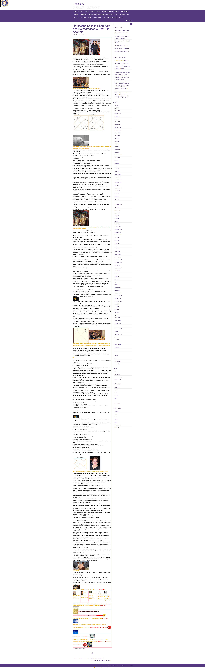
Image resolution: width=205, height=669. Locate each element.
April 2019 (117, 221)
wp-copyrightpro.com (107, 667)
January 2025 (118, 127)
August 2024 (117, 135)
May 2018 (117, 246)
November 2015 (118, 328)
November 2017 (118, 262)
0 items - (129, 20)
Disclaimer (108, 665)
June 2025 (117, 116)
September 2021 (118, 188)
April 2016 (117, 315)
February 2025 (118, 124)
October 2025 (118, 113)
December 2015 (118, 326)
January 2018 (118, 257)
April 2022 (117, 168)
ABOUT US (79, 11)
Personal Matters (92, 14)
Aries (116, 14)
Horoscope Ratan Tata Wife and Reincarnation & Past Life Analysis (88, 658)
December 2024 (118, 130)
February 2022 (118, 174)
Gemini (123, 14)
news (116, 352)
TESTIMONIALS (120, 17)
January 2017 (118, 290)
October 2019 (118, 210)
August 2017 (117, 270)
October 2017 (118, 265)
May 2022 (117, 166)
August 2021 (117, 190)
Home (75, 11)
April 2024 (117, 138)
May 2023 (117, 146)
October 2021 (118, 185)
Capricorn (95, 17)
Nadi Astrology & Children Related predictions (100, 660)
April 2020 (117, 207)
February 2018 (118, 254)
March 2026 (117, 110)
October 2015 (118, 331)
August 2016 (117, 304)
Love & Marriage (124, 11)
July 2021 (117, 193)
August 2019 (117, 213)
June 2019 (117, 218)
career (116, 350)
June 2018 (117, 243)
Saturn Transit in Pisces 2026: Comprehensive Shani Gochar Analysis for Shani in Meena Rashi (122, 47)
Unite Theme (124, 665)
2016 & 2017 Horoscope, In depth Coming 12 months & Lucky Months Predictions (122, 96)
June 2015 (117, 339)
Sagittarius (89, 17)
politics (116, 355)
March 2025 (117, 121)
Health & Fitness (100, 14)
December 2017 (118, 259)
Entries (117, 374)
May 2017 (117, 279)
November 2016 (118, 295)
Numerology (116, 11)
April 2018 (117, 248)
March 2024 (117, 141)
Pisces (104, 17)
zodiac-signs (117, 364)
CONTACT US (100, 11)
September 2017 (118, 268)
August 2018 (117, 237)
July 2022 (117, 160)
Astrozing (79, 3)
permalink (83, 648)
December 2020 (118, 201)
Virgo (77, 17)
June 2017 (117, 276)
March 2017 (117, 284)
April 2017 (117, 282)
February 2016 (118, 320)
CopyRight (111, 665)
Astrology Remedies (109, 14)
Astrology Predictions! (108, 11)
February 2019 (118, 226)
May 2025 (117, 119)
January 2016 (118, 323)
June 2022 (117, 163)
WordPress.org (118, 379)
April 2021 (117, 199)
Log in (116, 371)
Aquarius (99, 17)
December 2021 (118, 179)
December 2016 (118, 293)
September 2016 (118, 301)
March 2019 (117, 224)
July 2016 (117, 306)
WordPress (131, 665)
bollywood (117, 347)
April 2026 (117, 108)
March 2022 (117, 171)
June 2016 (117, 309)
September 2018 (118, 235)
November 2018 (118, 229)
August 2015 (117, 337)
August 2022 (117, 157)
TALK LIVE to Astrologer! (111, 17)
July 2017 (117, 273)
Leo (74, 17)
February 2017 (118, 287)
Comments (118, 377)
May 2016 (117, 312)
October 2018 (118, 232)
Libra (81, 17)
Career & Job (76, 14)
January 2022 (118, 177)
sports (116, 358)
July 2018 (117, 240)
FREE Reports (86, 11)
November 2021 (118, 182)
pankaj (83, 34)
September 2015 (118, 334)
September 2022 (118, 155)
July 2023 (117, 144)
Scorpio (84, 17)
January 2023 (118, 152)
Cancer (128, 14)
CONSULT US (93, 11)
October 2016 (118, 298)
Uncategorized (77, 648)
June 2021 (117, 196)
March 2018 (117, 251)
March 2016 (117, 317)
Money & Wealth (84, 14)
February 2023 (118, 149)
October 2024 (118, 133)
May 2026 (117, 105)
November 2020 (118, 204)
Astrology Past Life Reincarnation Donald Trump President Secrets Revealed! (122, 32)
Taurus (119, 14)
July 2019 (117, 215)
